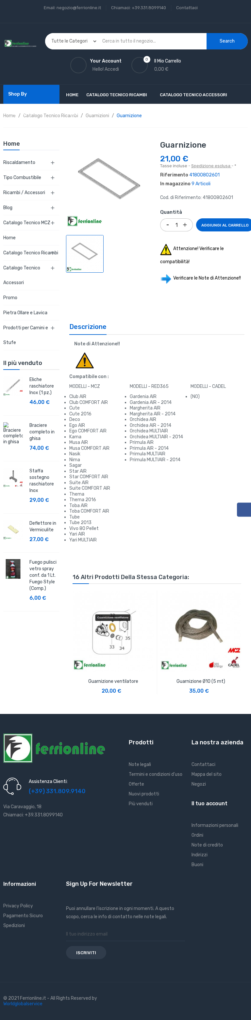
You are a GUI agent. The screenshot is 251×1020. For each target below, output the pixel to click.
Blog (7, 207)
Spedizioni (14, 925)
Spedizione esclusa (211, 165)
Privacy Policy (18, 906)
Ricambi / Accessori (24, 192)
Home (9, 238)
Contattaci (187, 7)
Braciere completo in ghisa (42, 432)
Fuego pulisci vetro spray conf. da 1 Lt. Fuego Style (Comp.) (43, 575)
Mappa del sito (207, 774)
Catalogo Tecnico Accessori (21, 275)
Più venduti (141, 804)
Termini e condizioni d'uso (155, 774)
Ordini (197, 835)
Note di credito (207, 845)
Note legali (140, 764)
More (76, 114)
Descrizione (88, 327)
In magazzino (175, 184)
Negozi (199, 784)
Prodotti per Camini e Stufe (25, 335)
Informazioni (19, 884)
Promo (10, 298)
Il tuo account (209, 803)
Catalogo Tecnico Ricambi (30, 253)
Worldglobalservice (22, 1004)
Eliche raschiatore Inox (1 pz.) (41, 386)
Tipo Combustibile (22, 177)
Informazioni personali (215, 825)
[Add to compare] (142, 686)
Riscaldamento (19, 162)
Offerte (136, 784)
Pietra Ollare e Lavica (25, 313)
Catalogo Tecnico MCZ (26, 223)
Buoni (197, 864)
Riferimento (174, 175)
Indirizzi (200, 855)
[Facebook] (244, 510)
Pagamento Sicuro (23, 916)
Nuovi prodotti (144, 794)
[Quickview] (113, 630)
